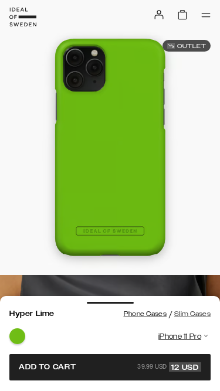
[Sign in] (159, 14)
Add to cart (109, 367)
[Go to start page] (22, 17)
